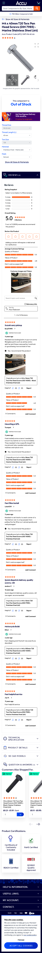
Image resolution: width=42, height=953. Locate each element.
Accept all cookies (21, 945)
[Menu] (4, 3)
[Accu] (21, 3)
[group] (21, 58)
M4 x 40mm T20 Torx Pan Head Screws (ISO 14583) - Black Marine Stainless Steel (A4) (13, 804)
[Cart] (38, 3)
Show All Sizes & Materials (17, 19)
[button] (36, 45)
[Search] (37, 8)
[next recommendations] (38, 824)
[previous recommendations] (31, 824)
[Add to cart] (20, 814)
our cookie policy (30, 935)
